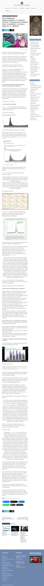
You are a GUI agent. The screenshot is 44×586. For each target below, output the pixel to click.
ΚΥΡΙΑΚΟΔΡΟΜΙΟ (33, 110)
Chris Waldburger (24, 49)
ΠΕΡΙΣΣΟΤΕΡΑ (13, 523)
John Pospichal (6, 172)
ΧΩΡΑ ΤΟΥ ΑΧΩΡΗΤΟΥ (34, 64)
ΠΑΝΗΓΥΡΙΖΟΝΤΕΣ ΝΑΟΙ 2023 (35, 93)
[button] (40, 8)
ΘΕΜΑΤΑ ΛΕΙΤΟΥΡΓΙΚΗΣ (34, 108)
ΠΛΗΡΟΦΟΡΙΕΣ (22, 8)
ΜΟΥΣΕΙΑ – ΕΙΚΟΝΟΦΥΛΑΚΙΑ (35, 105)
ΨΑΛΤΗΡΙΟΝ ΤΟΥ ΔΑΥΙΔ (34, 42)
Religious (31, 56)
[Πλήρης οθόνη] (26, 360)
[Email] (11, 30)
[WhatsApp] (8, 30)
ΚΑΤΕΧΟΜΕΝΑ (33, 8)
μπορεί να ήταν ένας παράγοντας (10, 404)
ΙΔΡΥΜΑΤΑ (32, 92)
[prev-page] (2, 544)
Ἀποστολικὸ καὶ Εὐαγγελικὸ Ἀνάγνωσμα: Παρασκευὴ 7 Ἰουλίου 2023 (8, 518)
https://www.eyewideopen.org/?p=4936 (12, 498)
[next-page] (4, 544)
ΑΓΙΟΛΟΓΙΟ (32, 111)
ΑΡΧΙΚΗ (6, 8)
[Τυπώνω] (13, 30)
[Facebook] (3, 30)
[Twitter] (6, 30)
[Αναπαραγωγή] (3, 360)
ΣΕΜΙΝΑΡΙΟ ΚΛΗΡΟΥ (34, 106)
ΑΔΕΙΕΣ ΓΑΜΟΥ (33, 90)
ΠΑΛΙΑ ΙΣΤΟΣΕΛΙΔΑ (33, 119)
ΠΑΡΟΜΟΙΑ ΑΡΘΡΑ (6, 523)
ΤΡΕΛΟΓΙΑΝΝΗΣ (33, 61)
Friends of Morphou (33, 66)
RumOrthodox (32, 58)
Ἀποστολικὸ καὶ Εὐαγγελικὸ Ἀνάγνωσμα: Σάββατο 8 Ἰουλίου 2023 (22, 518)
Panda (7, 69)
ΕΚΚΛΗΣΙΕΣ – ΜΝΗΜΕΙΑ (34, 100)
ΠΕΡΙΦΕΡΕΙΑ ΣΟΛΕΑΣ (6, 562)
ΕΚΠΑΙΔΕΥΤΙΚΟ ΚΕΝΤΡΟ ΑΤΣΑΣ (35, 116)
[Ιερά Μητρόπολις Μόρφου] (22, 3)
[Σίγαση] (25, 360)
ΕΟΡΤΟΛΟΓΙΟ (32, 113)
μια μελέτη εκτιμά (13, 432)
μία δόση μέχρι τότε (12, 410)
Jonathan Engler (6, 211)
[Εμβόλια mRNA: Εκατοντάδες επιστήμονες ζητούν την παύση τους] (6, 528)
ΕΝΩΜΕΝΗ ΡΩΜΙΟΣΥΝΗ (34, 62)
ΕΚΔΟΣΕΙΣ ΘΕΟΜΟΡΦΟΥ (34, 114)
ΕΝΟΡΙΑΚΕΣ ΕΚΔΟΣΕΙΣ (34, 89)
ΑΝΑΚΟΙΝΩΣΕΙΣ (33, 84)
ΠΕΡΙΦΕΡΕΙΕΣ (28, 8)
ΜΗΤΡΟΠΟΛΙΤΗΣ (15, 8)
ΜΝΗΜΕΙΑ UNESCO (33, 98)
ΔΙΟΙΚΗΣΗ (32, 82)
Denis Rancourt (13, 254)
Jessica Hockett (6, 107)
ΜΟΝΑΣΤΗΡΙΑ (32, 103)
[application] (15, 354)
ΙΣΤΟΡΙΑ (9, 8)
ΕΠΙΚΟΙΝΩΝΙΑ (7, 10)
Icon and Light (32, 59)
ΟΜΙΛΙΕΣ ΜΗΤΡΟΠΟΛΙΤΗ (34, 46)
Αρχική (3, 13)
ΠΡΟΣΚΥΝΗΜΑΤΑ (33, 101)
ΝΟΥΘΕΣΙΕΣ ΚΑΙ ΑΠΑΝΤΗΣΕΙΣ (35, 48)
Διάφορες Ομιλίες (8, 13)
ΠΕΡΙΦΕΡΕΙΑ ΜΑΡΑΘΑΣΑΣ (6, 564)
